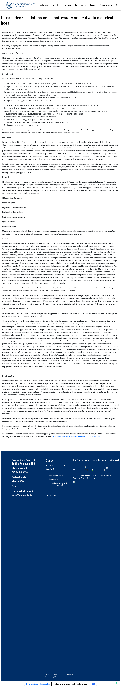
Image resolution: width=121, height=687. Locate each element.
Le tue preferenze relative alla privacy (70, 684)
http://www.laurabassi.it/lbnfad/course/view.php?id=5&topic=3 (76, 436)
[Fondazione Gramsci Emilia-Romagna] (20, 5)
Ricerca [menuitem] (92, 5)
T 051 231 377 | (54, 465)
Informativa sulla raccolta (38, 684)
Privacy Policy (51, 674)
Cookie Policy (70, 674)
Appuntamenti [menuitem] (106, 5)
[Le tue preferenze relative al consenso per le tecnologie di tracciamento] (117, 683)
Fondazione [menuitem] (43, 5)
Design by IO (50, 677)
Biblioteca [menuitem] (56, 5)
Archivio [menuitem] (68, 5)
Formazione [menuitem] (80, 5)
